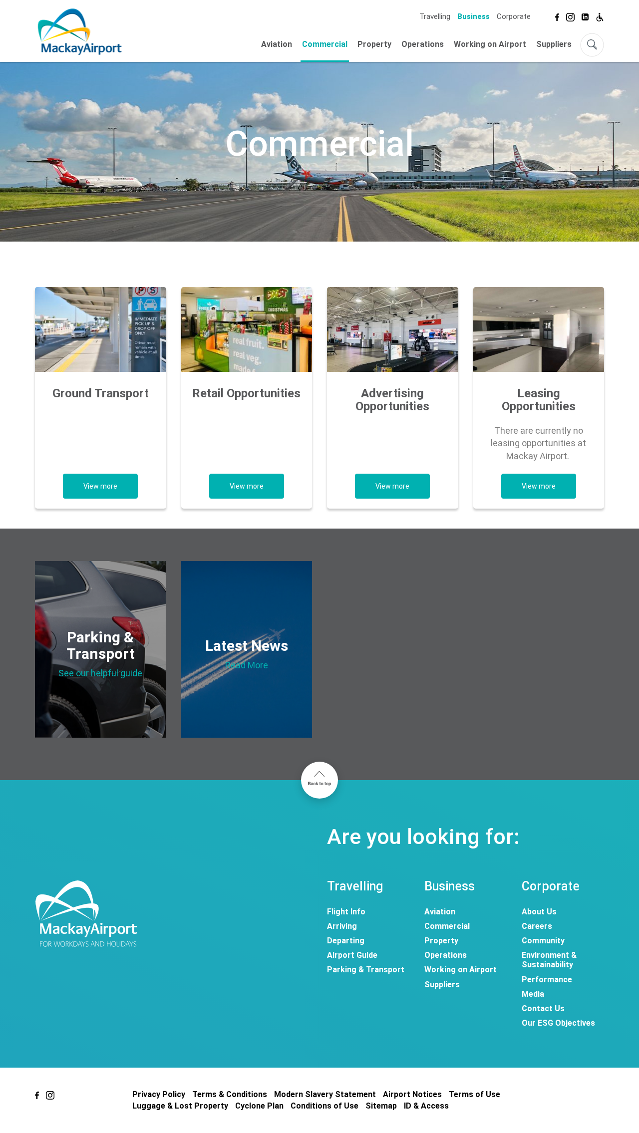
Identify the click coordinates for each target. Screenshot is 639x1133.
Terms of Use (474, 1094)
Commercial (324, 44)
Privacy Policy (158, 1094)
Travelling (434, 16)
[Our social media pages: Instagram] (570, 15)
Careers (537, 926)
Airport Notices (412, 1094)
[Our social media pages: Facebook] (557, 15)
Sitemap (381, 1106)
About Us (539, 911)
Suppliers (554, 44)
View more (100, 486)
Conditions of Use (324, 1106)
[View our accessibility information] (600, 15)
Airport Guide (352, 955)
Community (543, 940)
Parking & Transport (365, 969)
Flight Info (346, 911)
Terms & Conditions (229, 1094)
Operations (422, 44)
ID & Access (426, 1106)
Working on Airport (490, 44)
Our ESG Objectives (558, 1023)
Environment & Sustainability (549, 959)
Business (473, 16)
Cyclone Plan (259, 1106)
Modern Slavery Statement (325, 1094)
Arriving (342, 926)
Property (374, 44)
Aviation (276, 44)
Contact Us (543, 1008)
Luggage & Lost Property (180, 1106)
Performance (547, 979)
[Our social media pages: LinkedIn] (585, 15)
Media (533, 994)
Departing (345, 940)
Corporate (514, 16)
